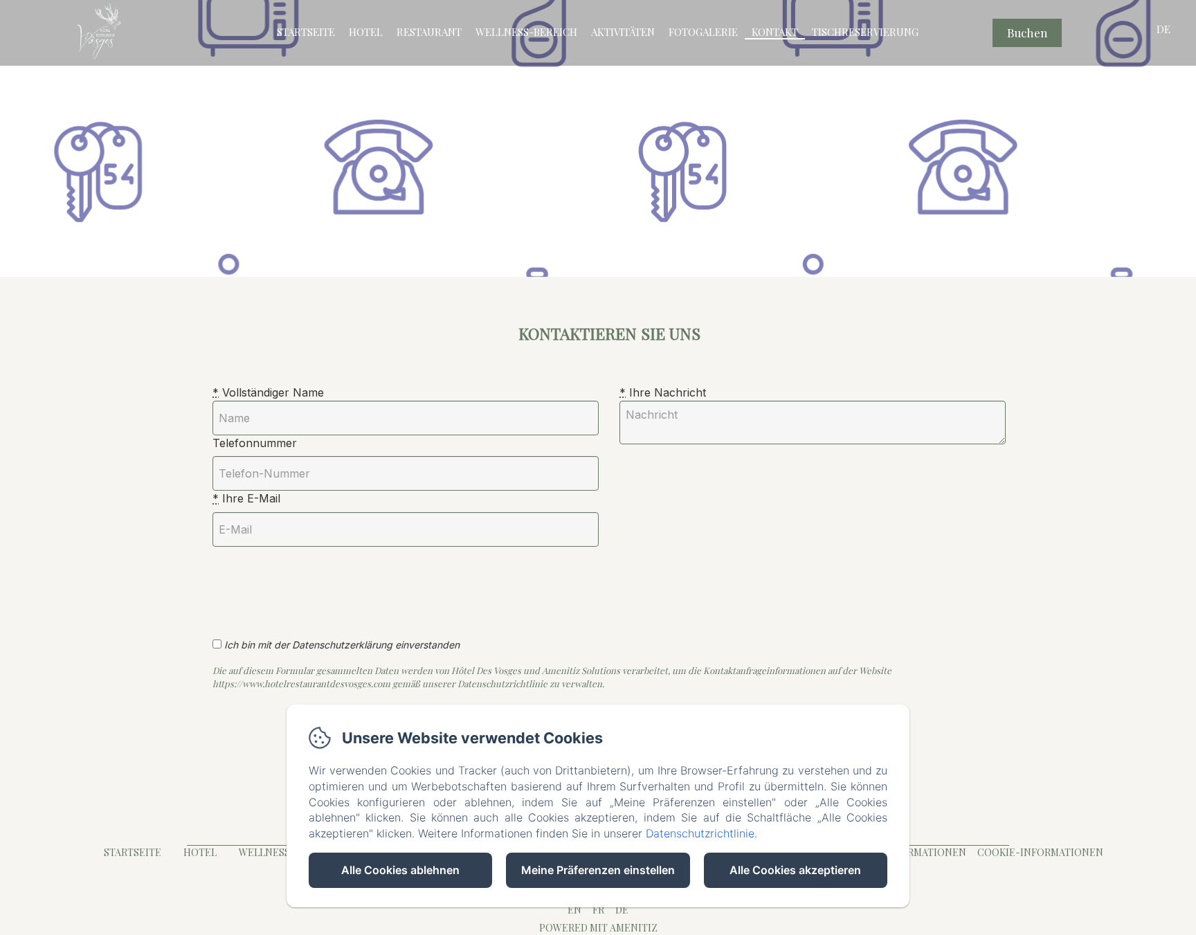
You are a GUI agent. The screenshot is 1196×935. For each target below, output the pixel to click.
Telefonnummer (254, 443)
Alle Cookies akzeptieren (795, 870)
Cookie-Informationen (1040, 852)
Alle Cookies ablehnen (400, 870)
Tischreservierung (865, 32)
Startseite (306, 32)
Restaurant (429, 32)
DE (621, 909)
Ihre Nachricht (662, 392)
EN (574, 909)
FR (598, 909)
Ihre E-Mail (246, 498)
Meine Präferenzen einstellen (598, 870)
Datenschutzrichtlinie (700, 833)
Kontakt (775, 32)
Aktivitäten (623, 32)
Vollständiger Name (268, 392)
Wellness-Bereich (526, 32)
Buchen (1027, 32)
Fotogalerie (703, 32)
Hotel (366, 32)
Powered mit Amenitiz (598, 927)
